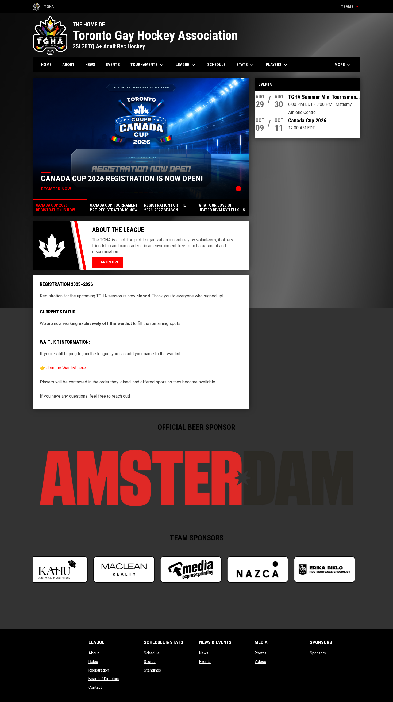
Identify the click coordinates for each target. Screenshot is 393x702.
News (204, 653)
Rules (93, 662)
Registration (98, 670)
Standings (152, 670)
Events (205, 662)
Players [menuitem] (277, 65)
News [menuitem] (90, 64)
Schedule (152, 653)
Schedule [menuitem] (216, 64)
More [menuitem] (343, 65)
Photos (261, 653)
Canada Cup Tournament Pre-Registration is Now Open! (168, 174)
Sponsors (318, 653)
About (93, 653)
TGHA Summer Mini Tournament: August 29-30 (324, 97)
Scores (150, 662)
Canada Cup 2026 (307, 120)
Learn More (107, 262)
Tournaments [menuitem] (147, 65)
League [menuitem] (186, 65)
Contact (95, 687)
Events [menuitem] (113, 64)
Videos (260, 662)
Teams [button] (350, 6)
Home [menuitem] (46, 64)
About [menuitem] (68, 64)
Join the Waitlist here (66, 367)
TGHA (43, 7)
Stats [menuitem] (245, 65)
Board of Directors (103, 679)
